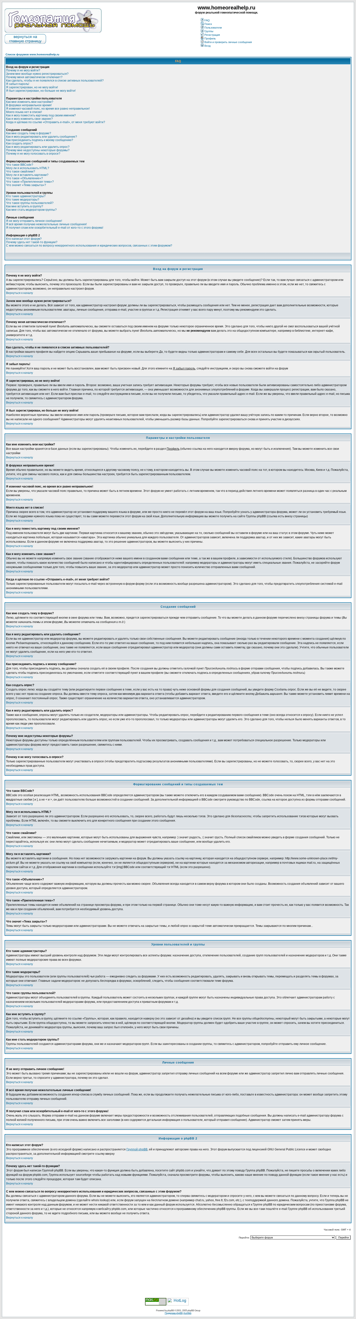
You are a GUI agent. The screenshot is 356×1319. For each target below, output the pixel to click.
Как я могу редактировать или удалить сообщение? (41, 136)
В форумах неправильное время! (29, 105)
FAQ (207, 20)
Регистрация (212, 34)
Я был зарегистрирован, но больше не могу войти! (41, 90)
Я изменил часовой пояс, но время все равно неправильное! (48, 108)
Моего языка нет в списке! (24, 112)
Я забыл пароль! (17, 84)
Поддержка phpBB (174, 1313)
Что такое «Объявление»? (24, 178)
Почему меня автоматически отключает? (34, 77)
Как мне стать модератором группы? (31, 209)
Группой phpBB (136, 1149)
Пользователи (213, 27)
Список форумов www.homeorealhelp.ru (32, 54)
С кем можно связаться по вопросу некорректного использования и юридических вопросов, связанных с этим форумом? (89, 245)
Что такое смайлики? (20, 171)
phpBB (170, 1310)
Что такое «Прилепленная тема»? (30, 181)
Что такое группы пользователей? (30, 203)
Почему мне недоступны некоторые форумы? (38, 150)
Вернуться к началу (19, 293)
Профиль (210, 38)
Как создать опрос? (19, 143)
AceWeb (187, 1313)
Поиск (208, 23)
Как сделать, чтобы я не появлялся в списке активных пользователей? (55, 80)
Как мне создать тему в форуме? (28, 133)
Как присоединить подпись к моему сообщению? (39, 140)
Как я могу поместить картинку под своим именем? (41, 115)
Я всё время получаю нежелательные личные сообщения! (46, 224)
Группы (208, 31)
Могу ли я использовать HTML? (27, 168)
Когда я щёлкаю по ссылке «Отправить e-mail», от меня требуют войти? (55, 122)
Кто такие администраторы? (26, 196)
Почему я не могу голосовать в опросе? (33, 153)
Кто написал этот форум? (24, 238)
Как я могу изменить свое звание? (29, 118)
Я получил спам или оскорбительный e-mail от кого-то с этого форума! (54, 227)
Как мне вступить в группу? (24, 206)
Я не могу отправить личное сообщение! (34, 221)
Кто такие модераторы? (22, 199)
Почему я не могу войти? (23, 70)
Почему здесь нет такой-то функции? (31, 242)
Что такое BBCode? (19, 164)
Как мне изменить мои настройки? (29, 102)
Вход (207, 45)
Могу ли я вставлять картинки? (27, 175)
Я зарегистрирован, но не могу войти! (32, 87)
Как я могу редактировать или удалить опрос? (38, 147)
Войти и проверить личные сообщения (228, 42)
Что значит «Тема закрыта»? (26, 185)
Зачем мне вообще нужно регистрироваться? (37, 73)
